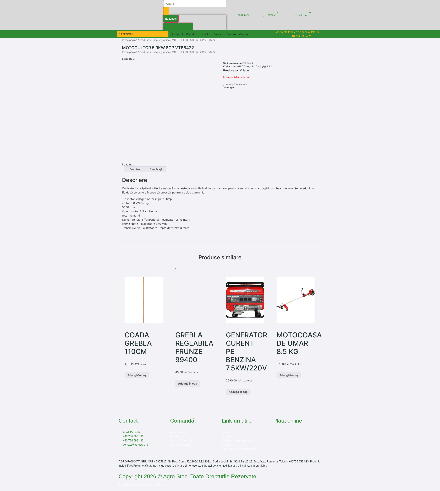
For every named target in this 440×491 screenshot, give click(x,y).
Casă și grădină (161, 40)
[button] (128, 34)
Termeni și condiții (181, 444)
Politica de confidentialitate (238, 440)
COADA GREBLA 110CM (138, 343)
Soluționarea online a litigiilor (239, 448)
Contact (226, 432)
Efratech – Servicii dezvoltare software (142, 484)
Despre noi (228, 436)
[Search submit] (166, 11)
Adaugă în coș (136, 375)
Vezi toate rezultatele (178, 26)
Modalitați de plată (181, 440)
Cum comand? (179, 432)
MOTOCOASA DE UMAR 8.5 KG (299, 343)
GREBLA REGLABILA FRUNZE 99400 (194, 347)
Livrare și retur (179, 436)
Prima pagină (129, 40)
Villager (245, 70)
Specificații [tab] (156, 169)
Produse (144, 40)
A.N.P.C (226, 444)
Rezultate (171, 18)
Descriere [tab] (134, 169)
